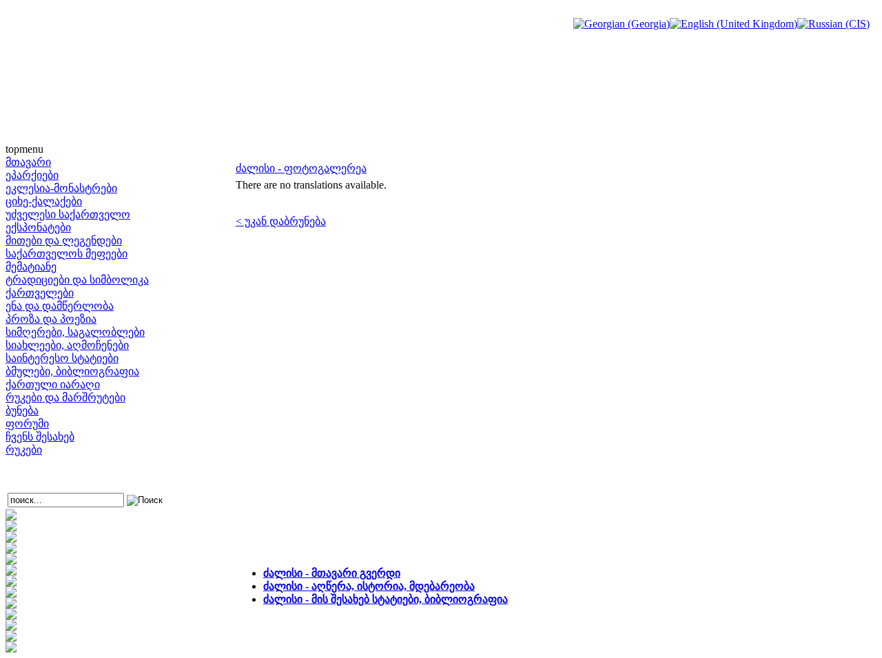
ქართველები (40, 293)
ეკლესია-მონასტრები (61, 188)
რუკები (24, 450)
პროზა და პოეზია (51, 319)
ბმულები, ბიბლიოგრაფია (72, 371)
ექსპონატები (38, 227)
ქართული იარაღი (53, 384)
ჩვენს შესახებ (40, 437)
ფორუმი (27, 423)
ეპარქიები (32, 175)
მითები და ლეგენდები (64, 240)
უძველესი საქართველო (68, 214)
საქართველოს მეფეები (66, 253)
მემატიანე (31, 267)
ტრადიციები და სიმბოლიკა (77, 280)
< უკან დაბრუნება (281, 221)
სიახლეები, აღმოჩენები (67, 345)
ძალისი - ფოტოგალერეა (301, 168)
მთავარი (28, 162)
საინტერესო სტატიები (62, 358)
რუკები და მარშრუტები (65, 397)
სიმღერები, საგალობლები (75, 332)
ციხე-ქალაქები (44, 201)
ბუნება (22, 410)
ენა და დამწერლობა (60, 306)
